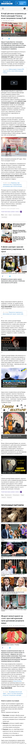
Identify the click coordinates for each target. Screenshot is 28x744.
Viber (21, 212)
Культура (4, 217)
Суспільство (16, 215)
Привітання (8, 495)
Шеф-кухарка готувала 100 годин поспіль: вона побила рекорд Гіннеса (13, 70)
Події (22, 495)
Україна (9, 497)
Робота (4, 497)
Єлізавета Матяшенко (20, 625)
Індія (10, 215)
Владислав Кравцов (16, 254)
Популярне (16, 495)
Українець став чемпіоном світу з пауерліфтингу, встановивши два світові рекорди (12, 184)
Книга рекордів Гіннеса (13, 208)
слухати (22, 3)
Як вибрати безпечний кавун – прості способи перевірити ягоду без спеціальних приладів (13, 693)
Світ (6, 215)
